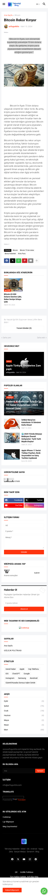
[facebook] (12, 859)
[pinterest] (35, 859)
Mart (24, 730)
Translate (21, 800)
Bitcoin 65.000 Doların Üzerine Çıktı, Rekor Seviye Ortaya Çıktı (13, 298)
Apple (22, 669)
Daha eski (41, 338)
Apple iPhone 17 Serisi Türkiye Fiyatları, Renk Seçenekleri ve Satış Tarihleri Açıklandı (31, 454)
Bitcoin (17, 15)
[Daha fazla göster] (36, 260)
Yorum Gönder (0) (24, 328)
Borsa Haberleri (10, 254)
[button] (3, 4)
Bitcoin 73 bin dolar (27, 250)
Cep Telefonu (33, 669)
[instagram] (30, 859)
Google (27, 674)
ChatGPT (16, 674)
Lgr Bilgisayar (8, 822)
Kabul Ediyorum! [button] (12, 890)
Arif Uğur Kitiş (32, 877)
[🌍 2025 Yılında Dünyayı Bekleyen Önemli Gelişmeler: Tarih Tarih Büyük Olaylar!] (12, 438)
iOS (7, 674)
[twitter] (18, 859)
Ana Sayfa (8, 15)
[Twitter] (12, 260)
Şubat (24, 706)
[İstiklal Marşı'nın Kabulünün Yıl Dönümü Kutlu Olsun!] (12, 424)
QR (16, 872)
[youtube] (24, 859)
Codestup (7, 817)
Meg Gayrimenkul (10, 826)
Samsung (22, 678)
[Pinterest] (24, 260)
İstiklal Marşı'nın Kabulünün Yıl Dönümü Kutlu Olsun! (31, 422)
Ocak (24, 711)
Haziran (24, 715)
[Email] (30, 260)
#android (33, 678)
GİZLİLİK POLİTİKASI (12, 650)
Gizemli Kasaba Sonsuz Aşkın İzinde (20, 683)
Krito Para (21, 254)
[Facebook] (6, 260)
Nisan (24, 725)
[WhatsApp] (18, 260)
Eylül (24, 701)
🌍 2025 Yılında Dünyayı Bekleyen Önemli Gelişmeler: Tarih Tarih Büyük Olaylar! (31, 438)
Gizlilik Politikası (26, 872)
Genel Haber (11, 669)
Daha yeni (7, 338)
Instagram (10, 678)
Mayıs (24, 720)
